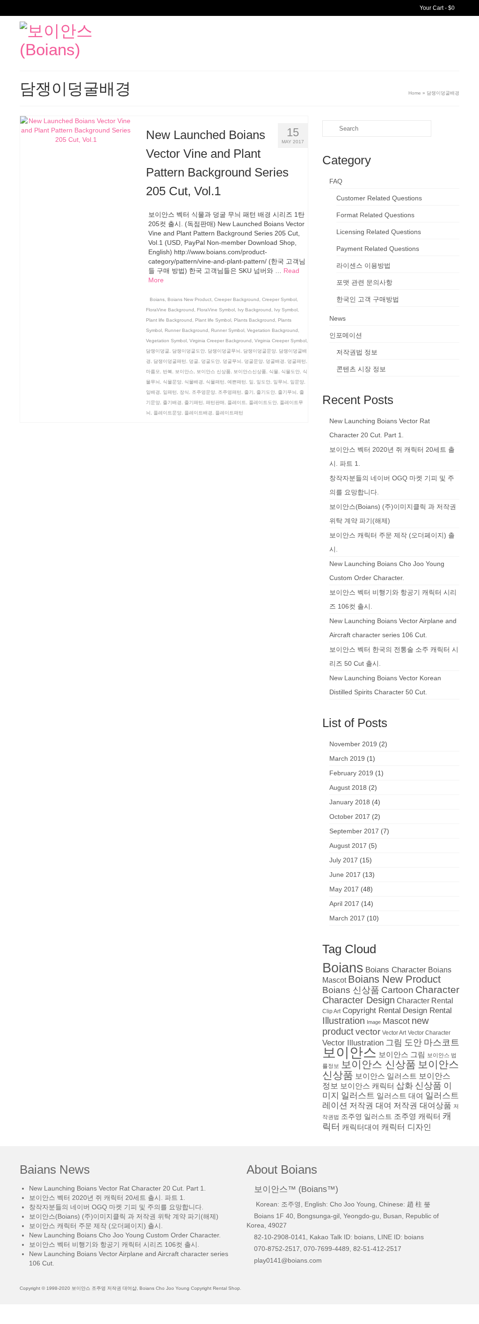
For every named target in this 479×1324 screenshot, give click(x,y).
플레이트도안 (263, 402)
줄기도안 (265, 392)
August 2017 (348, 845)
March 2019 (347, 758)
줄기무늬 (287, 392)
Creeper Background (236, 299)
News (337, 318)
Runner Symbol (227, 330)
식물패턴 (215, 381)
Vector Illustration (353, 1042)
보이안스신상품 (249, 371)
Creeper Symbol (279, 299)
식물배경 (193, 381)
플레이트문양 (167, 412)
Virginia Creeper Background (220, 340)
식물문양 (172, 381)
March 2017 (347, 918)
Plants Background (254, 320)
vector (368, 1032)
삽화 (404, 1085)
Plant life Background (169, 320)
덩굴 (193, 361)
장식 (184, 392)
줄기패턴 (193, 402)
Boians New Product (189, 299)
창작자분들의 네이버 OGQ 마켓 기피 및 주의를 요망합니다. (116, 1207)
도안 (413, 1042)
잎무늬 (280, 381)
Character (437, 989)
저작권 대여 (370, 1105)
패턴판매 (215, 402)
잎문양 (297, 381)
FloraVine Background (170, 309)
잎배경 (153, 392)
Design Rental (427, 1010)
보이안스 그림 (401, 1055)
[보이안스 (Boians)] (88, 40)
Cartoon (397, 990)
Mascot (396, 1021)
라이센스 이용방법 (363, 265)
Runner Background (186, 330)
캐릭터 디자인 (406, 1127)
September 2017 (354, 831)
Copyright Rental (371, 1010)
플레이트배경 (198, 412)
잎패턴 (170, 392)
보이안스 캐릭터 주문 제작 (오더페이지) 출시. (96, 1225)
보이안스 (184, 371)
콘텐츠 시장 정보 (361, 369)
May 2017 (344, 889)
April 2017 (344, 903)
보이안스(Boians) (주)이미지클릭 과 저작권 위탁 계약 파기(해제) (123, 1216)
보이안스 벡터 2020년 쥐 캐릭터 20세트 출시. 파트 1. (107, 1197)
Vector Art (394, 1033)
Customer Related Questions (379, 198)
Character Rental (425, 1001)
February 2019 (351, 773)
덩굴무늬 (232, 361)
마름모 (153, 371)
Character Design (358, 1000)
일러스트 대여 (400, 1096)
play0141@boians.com (288, 1260)
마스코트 (441, 1042)
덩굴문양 (253, 361)
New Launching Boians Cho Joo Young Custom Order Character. (125, 1235)
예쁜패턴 (236, 381)
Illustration (343, 1020)
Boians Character (395, 969)
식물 (273, 371)
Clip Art (331, 1011)
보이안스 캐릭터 (367, 1086)
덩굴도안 (210, 361)
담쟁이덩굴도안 (188, 350)
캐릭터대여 (360, 1127)
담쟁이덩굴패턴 (169, 361)
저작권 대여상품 (422, 1105)
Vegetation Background (272, 330)
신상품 (428, 1085)
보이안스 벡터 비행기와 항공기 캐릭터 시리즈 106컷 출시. (114, 1244)
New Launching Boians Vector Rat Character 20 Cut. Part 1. (117, 1188)
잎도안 (263, 381)
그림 (393, 1042)
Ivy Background (254, 309)
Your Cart (436, 8)
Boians (157, 299)
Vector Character (429, 1033)
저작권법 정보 (356, 352)
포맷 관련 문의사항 (364, 282)
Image (374, 1022)
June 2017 (345, 874)
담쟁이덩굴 (157, 350)
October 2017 (349, 816)
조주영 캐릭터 (417, 1116)
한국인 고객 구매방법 (367, 299)
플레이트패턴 (229, 412)
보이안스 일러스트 (386, 1076)
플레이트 (236, 402)
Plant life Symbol (213, 320)
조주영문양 (203, 392)
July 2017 (343, 860)
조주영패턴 (229, 392)
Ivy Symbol (286, 309)
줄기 (249, 392)
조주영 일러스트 (366, 1116)
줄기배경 (172, 402)
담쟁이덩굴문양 (259, 350)
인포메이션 (345, 335)
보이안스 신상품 (213, 371)
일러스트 (358, 1095)
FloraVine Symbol (216, 309)
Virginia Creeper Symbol (280, 340)
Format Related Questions (375, 215)
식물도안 (290, 371)
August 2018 (348, 787)
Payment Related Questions (377, 248)
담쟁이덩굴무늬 (224, 350)
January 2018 (349, 802)
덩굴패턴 (296, 361)
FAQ (335, 181)
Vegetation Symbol (166, 340)
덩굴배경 (275, 361)
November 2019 (353, 744)
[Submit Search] (329, 128)
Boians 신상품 (350, 990)
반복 (167, 371)
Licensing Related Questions (378, 231)
